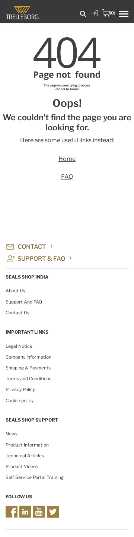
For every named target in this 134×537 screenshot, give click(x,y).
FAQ (67, 176)
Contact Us (17, 312)
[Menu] (126, 14)
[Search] (83, 14)
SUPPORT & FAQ (41, 258)
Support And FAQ (24, 302)
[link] (95, 19)
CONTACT (31, 246)
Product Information (27, 445)
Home (67, 158)
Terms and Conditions (28, 378)
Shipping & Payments (28, 368)
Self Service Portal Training (35, 477)
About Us (15, 290)
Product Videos (22, 466)
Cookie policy (20, 400)
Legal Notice (19, 346)
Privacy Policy (20, 389)
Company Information (28, 357)
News (11, 433)
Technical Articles (25, 455)
